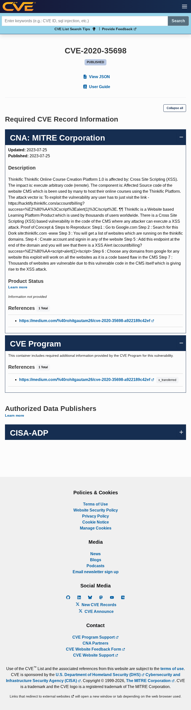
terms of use (172, 669)
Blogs (95, 560)
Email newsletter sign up (96, 572)
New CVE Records (98, 605)
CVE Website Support (94, 655)
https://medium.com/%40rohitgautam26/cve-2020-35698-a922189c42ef (85, 321)
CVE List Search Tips (72, 29)
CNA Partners (95, 643)
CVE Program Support (94, 637)
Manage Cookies (95, 528)
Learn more (17, 287)
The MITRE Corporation (149, 681)
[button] (185, 6)
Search (178, 21)
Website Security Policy (95, 510)
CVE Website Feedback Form (94, 649)
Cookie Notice (95, 522)
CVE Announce (99, 611)
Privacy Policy (95, 516)
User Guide (99, 87)
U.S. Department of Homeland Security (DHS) (99, 675)
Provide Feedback (118, 29)
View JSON (99, 77)
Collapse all (175, 108)
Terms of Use (95, 504)
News (95, 554)
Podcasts (95, 566)
